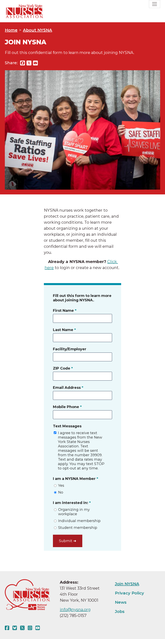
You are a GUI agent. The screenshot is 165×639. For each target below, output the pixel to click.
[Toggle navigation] (154, 4)
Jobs (120, 611)
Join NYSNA (127, 583)
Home (11, 30)
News (121, 602)
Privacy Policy (129, 593)
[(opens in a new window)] (8, 628)
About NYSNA (37, 30)
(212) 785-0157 (73, 615)
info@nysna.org (75, 609)
